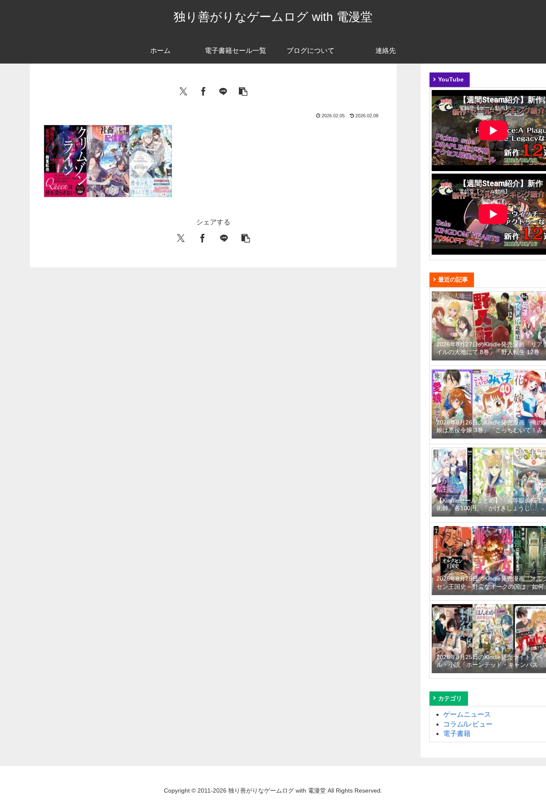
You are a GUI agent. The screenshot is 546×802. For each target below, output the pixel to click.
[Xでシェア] (183, 90)
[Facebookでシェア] (203, 90)
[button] (243, 90)
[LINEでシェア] (223, 90)
